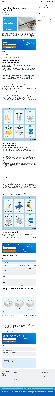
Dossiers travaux (35, 1)
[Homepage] (13, 2)
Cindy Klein (7, 360)
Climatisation (15, 379)
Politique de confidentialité (44, 376)
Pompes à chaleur (16, 376)
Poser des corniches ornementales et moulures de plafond (11, 57)
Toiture (14, 382)
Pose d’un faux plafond (6, 54)
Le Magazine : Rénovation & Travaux (46, 1)
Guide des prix (27, 1)
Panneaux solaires (16, 372)
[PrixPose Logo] (5, 371)
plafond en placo (18, 65)
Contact (28, 376)
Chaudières (15, 375)
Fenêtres (15, 385)
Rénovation (15, 383)
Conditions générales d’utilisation (45, 372)
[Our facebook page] (2, 378)
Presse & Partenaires (29, 375)
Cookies (41, 375)
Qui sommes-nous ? (29, 372)
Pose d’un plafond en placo (7, 53)
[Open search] (53, 1)
